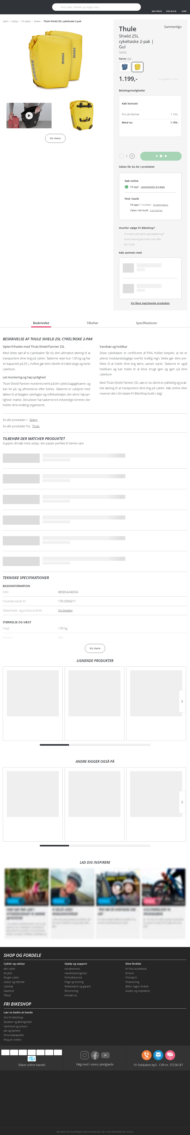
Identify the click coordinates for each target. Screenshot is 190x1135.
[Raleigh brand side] (113, 1111)
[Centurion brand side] (76, 1097)
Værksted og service (15, 1026)
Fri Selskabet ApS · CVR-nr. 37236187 (158, 1065)
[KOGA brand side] (39, 1097)
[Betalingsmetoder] (31, 1052)
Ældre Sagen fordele (137, 986)
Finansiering (132, 982)
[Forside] (27, 7)
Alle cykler (9, 968)
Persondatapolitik (14, 1035)
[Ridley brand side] (150, 1097)
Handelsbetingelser (76, 973)
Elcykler (8, 973)
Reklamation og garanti (78, 986)
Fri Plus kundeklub (136, 968)
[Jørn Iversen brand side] (150, 1111)
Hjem (5, 21)
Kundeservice (72, 968)
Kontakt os (71, 995)
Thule (127, 28)
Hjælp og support (76, 963)
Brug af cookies (13, 1039)
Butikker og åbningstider (18, 1022)
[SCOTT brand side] (150, 1083)
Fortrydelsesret (73, 977)
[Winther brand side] (113, 1083)
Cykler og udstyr (14, 963)
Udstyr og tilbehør (14, 982)
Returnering (71, 991)
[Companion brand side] (113, 1097)
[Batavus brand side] (39, 1083)
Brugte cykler (11, 977)
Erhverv (129, 973)
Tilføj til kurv (161, 156)
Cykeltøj (8, 986)
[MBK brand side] (76, 1083)
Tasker (37, 21)
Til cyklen (26, 21)
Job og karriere (12, 1030)
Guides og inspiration (137, 991)
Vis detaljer (65, 610)
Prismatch (131, 977)
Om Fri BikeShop (13, 1017)
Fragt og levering (74, 982)
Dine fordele (133, 963)
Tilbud (7, 995)
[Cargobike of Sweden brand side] (39, 1111)
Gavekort (9, 991)
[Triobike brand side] (76, 1111)
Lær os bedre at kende (18, 1012)
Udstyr (14, 21)
